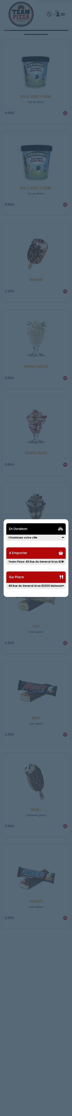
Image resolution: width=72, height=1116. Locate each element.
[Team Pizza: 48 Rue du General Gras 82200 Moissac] (36, 564)
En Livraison (18, 529)
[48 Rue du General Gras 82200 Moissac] (36, 588)
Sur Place (16, 577)
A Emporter (18, 553)
